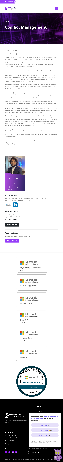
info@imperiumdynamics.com (16, 438)
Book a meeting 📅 (44, 435)
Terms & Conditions (36, 459)
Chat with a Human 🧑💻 (45, 430)
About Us (39, 411)
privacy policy (46, 442)
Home (7, 22)
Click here (44, 140)
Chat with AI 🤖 (44, 425)
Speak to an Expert (12, 440)
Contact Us (33, 452)
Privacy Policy (46, 459)
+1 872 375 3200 (11, 2)
